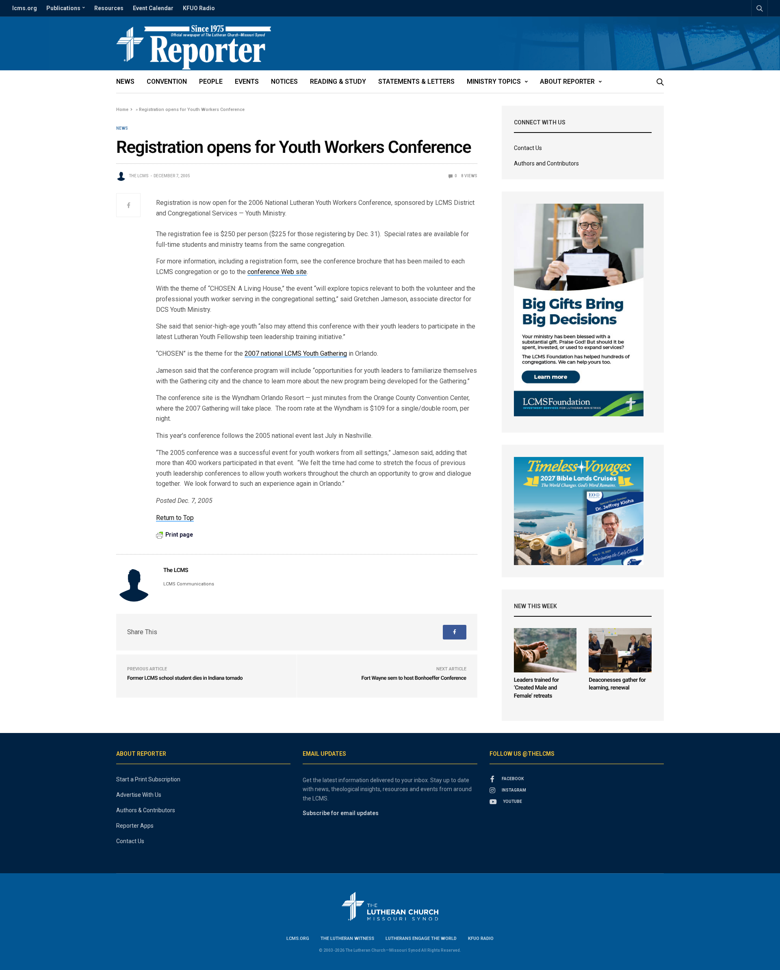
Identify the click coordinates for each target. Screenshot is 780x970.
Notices (284, 81)
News (125, 81)
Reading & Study (338, 81)
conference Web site (277, 272)
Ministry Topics (494, 81)
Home (122, 109)
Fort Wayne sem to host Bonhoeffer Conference (414, 678)
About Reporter (567, 81)
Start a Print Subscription (148, 779)
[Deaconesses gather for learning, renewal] (620, 650)
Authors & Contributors (145, 810)
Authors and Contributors (546, 163)
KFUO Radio (199, 8)
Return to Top (175, 518)
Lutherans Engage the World (421, 938)
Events (247, 81)
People (211, 81)
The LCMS (139, 176)
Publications (63, 8)
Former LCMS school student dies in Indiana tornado (185, 678)
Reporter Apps (135, 825)
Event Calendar (153, 8)
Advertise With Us (138, 795)
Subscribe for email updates (341, 813)
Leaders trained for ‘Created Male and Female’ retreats (536, 688)
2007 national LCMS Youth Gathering (296, 353)
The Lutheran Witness (347, 938)
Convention (167, 81)
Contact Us (528, 148)
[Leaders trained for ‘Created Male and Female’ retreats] (545, 650)
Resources (109, 8)
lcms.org (24, 8)
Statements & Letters (416, 81)
